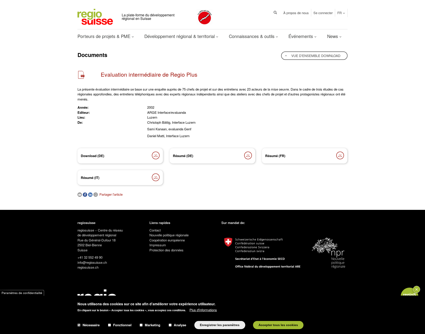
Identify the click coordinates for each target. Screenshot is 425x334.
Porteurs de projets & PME (104, 36)
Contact (155, 230)
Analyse (180, 325)
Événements (301, 36)
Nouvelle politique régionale (169, 235)
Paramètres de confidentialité (22, 293)
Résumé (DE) (183, 155)
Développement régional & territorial (180, 36)
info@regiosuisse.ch (92, 262)
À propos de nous (296, 12)
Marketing (152, 325)
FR (339, 12)
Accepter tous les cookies (278, 324)
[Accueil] (95, 16)
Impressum (157, 245)
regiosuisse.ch (88, 267)
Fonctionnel (122, 325)
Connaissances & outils (252, 36)
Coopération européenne (167, 240)
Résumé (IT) (90, 177)
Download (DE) (92, 155)
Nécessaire (91, 325)
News (333, 36)
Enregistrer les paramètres (220, 324)
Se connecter (323, 12)
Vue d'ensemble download (315, 55)
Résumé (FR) (275, 155)
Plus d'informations (203, 309)
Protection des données (166, 250)
